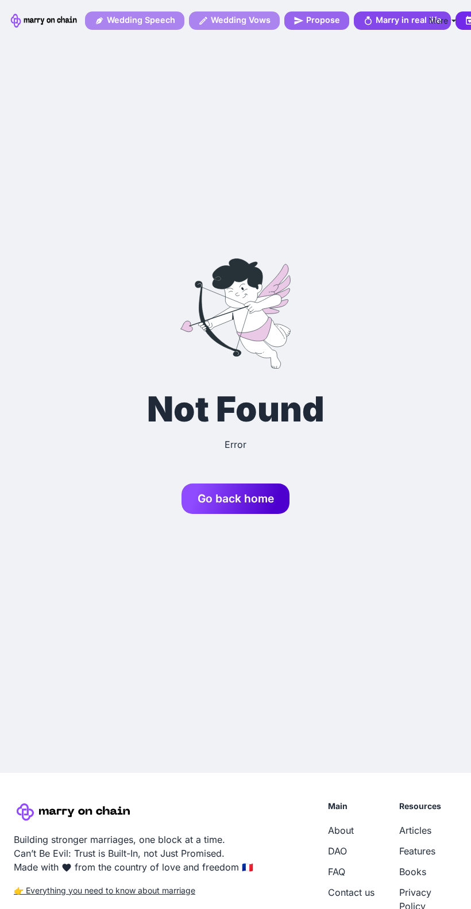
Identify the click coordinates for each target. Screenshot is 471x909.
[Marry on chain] (44, 20)
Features (417, 851)
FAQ (336, 871)
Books (412, 871)
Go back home (236, 498)
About (341, 830)
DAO (337, 851)
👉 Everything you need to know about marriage (104, 890)
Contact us (351, 892)
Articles (415, 830)
